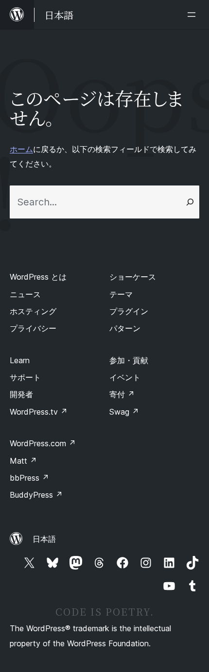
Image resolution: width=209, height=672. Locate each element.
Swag (124, 412)
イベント (124, 377)
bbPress (29, 478)
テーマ (121, 294)
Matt (23, 461)
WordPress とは (38, 277)
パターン (124, 328)
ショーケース (132, 277)
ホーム (21, 149)
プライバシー (33, 328)
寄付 (122, 394)
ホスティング (33, 311)
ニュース (25, 294)
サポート (25, 377)
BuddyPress (36, 495)
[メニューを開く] (193, 14)
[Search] (190, 202)
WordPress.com (43, 443)
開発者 (21, 394)
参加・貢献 (128, 360)
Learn (20, 360)
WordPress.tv (39, 412)
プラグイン (128, 311)
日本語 (44, 539)
